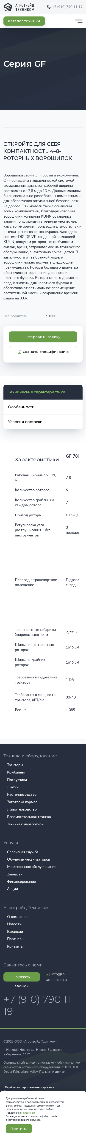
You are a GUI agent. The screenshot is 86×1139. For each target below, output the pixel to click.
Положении (28, 1113)
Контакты (15, 946)
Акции (12, 889)
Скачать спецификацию (45, 351)
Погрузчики (17, 780)
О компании (17, 917)
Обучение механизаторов (28, 859)
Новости (14, 924)
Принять (19, 1128)
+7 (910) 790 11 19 (67, 7)
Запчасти (14, 874)
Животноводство (22, 809)
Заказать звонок (21, 978)
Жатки (13, 787)
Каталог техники (24, 21)
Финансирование (21, 881)
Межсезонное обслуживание (31, 867)
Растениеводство (21, 794)
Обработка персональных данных (28, 1087)
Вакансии (15, 932)
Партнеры (15, 939)
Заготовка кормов (22, 802)
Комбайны (16, 772)
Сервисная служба (23, 852)
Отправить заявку (43, 337)
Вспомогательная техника (29, 817)
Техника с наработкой (25, 824)
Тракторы (15, 765)
